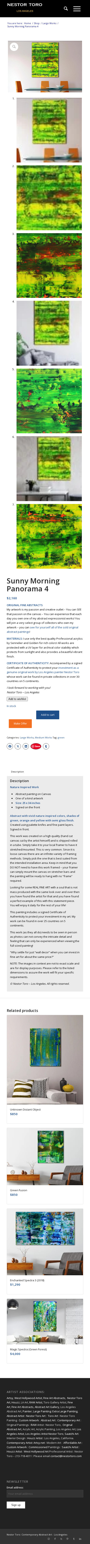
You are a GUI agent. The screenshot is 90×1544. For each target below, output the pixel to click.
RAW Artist (35, 1402)
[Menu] (77, 8)
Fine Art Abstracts (54, 1398)
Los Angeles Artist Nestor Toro (44, 1434)
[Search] (66, 8)
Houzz (16, 1402)
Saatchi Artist (70, 1447)
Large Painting (42, 1411)
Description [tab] (17, 771)
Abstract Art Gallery (47, 1407)
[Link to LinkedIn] (80, 1539)
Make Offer (20, 723)
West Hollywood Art (36, 1451)
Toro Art (53, 1416)
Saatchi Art (71, 1434)
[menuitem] (66, 8)
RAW (34, 1425)
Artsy (10, 1398)
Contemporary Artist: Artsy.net (26, 1443)
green (61, 737)
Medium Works (43, 737)
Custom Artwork (29, 1420)
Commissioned (38, 1447)
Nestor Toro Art (35, 1416)
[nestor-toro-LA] (37, 8)
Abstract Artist (15, 1416)
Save (37, 746)
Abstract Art (48, 1420)
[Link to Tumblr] (74, 1539)
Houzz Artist (34, 1438)
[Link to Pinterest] (67, 1539)
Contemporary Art (68, 1420)
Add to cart (47, 715)
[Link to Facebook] (55, 1539)
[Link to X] (61, 1539)
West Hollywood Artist (28, 1398)
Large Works (27, 737)
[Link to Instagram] (49, 1539)
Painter (27, 1411)
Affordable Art (72, 1443)
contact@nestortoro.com (66, 1456)
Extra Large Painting (64, 1411)
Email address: (15, 1487)
